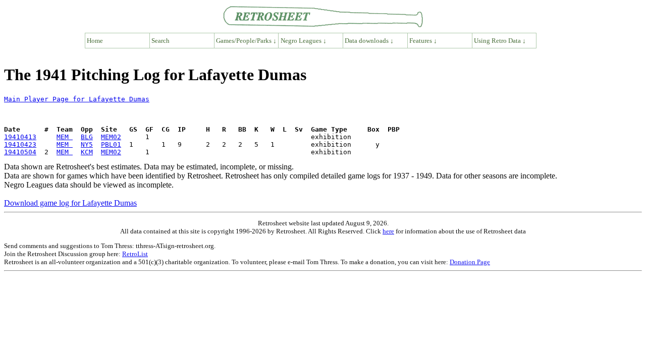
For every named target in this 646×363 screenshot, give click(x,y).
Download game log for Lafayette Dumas (70, 203)
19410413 (20, 137)
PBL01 (111, 144)
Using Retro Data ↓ (500, 40)
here (388, 231)
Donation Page (470, 262)
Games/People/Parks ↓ (246, 40)
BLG (87, 137)
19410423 (20, 144)
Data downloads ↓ (369, 40)
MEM (65, 137)
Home (95, 40)
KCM (87, 152)
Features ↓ (423, 40)
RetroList (135, 254)
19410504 (20, 152)
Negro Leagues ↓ (304, 40)
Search (160, 40)
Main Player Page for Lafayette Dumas (76, 99)
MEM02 (111, 137)
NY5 (87, 144)
